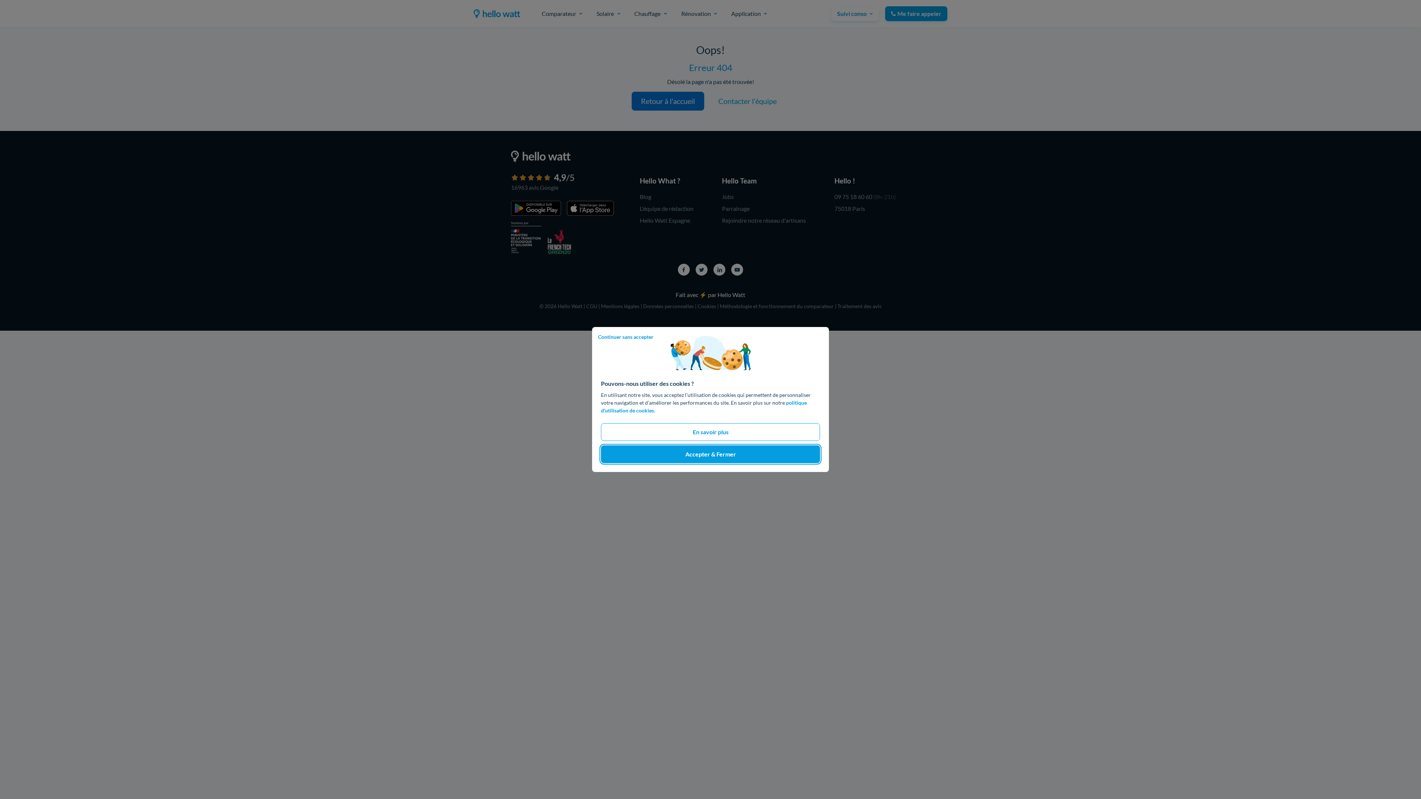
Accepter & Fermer (710, 454)
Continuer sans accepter (626, 337)
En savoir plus (711, 431)
